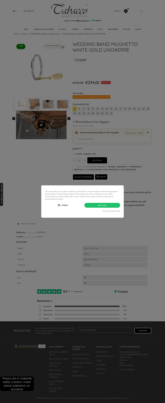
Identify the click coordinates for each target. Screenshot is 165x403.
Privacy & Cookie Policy (111, 211)
